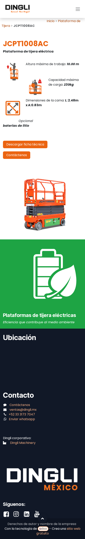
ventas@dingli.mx (23, 409)
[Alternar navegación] (78, 9)
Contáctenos (16, 155)
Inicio (51, 21)
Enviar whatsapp (22, 419)
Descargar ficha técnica (25, 144)
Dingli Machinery (23, 443)
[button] (42, 518)
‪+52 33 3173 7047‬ (22, 414)
